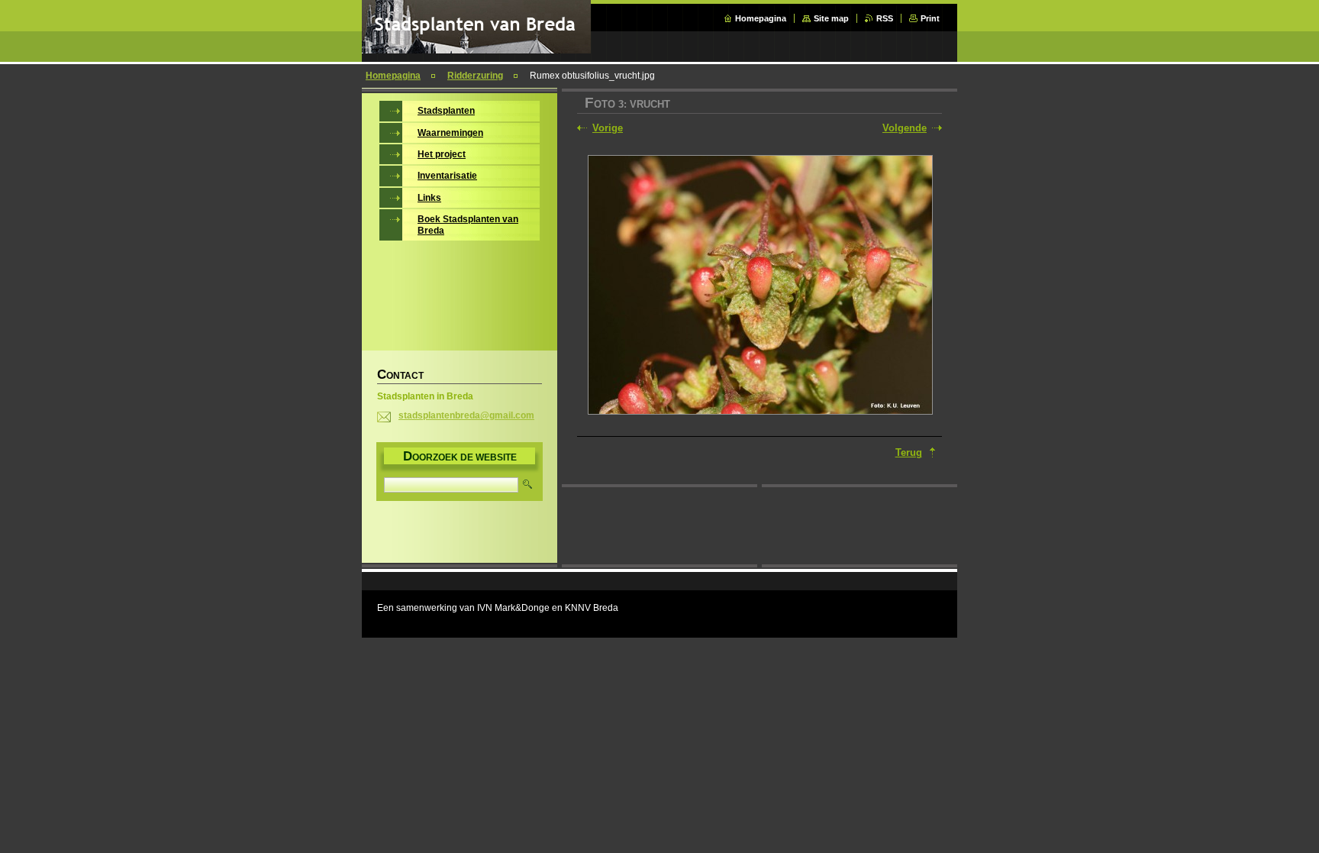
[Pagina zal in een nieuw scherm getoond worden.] (760, 286)
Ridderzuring (475, 75)
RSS (884, 18)
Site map (831, 18)
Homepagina (760, 18)
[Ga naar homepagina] (476, 50)
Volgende (904, 128)
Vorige (607, 128)
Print (930, 18)
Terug (908, 452)
